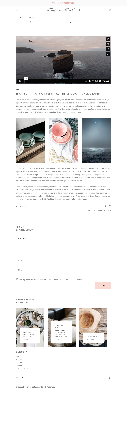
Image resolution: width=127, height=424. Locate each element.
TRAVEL (19, 365)
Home (18, 22)
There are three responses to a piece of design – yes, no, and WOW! (61, 332)
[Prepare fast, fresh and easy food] (30, 327)
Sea (109, 211)
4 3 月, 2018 (21, 206)
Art (90, 211)
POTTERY (20, 362)
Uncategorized (23, 368)
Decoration (99, 211)
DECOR (19, 359)
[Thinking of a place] (93, 327)
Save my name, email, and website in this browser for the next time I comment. (50, 279)
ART (26, 22)
